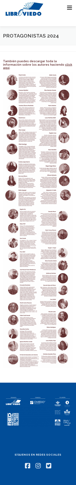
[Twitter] (48, 465)
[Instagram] (38, 465)
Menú (69, 7)
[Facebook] (27, 465)
